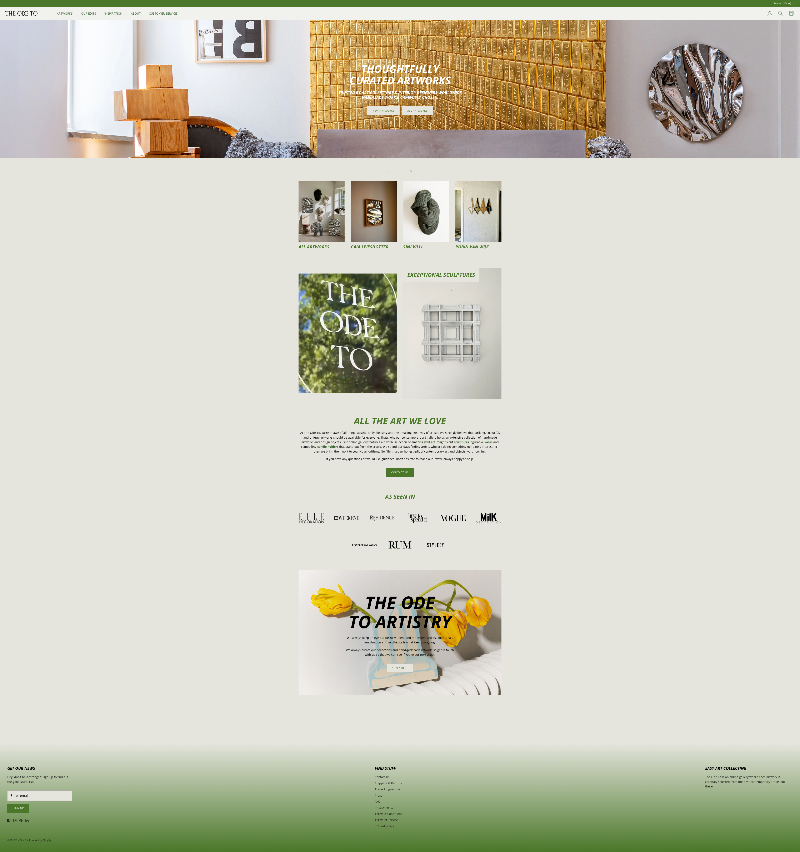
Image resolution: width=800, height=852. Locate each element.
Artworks (65, 13)
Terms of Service (386, 820)
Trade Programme (387, 789)
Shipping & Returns (388, 783)
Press (378, 795)
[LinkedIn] (27, 820)
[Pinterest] (20, 820)
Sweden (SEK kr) (782, 3)
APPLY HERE (400, 668)
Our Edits (88, 13)
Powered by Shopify (40, 840)
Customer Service (163, 13)
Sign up (18, 808)
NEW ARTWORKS (383, 110)
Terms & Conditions (388, 814)
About (136, 13)
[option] (400, 89)
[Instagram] (14, 820)
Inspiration (113, 13)
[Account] (769, 13)
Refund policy (384, 826)
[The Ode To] (21, 13)
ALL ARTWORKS (417, 110)
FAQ (377, 801)
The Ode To (21, 840)
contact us (400, 472)
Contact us (382, 777)
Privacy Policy (384, 808)
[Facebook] (8, 820)
